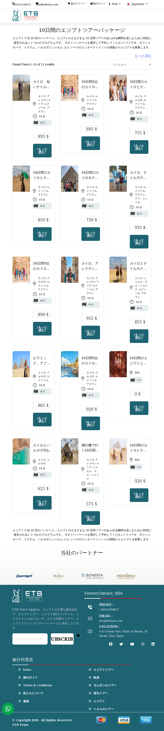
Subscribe (62, 639)
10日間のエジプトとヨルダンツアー (138, 366)
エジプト (99, 701)
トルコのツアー (104, 709)
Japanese (138, 4)
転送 (96, 677)
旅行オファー (77, 3)
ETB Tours (20, 725)
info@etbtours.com (47, 4)
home (27, 669)
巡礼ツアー (101, 693)
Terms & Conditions (37, 685)
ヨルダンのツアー (105, 685)
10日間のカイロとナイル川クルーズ (42, 180)
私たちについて (33, 693)
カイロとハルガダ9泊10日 (41, 450)
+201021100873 (21, 4)
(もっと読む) (42, 150)
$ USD (113, 4)
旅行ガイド (99, 3)
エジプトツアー (104, 669)
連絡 (26, 701)
